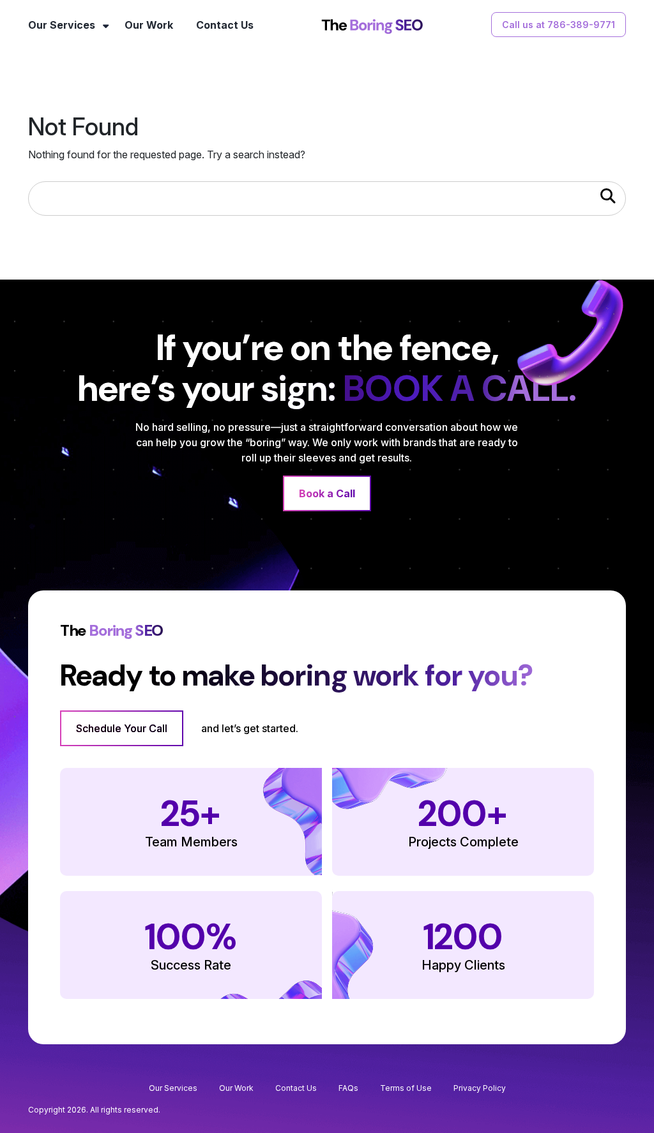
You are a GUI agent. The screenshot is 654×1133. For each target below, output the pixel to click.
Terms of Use (406, 1088)
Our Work (149, 25)
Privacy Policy (479, 1088)
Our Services (61, 25)
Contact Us (225, 25)
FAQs (348, 1088)
